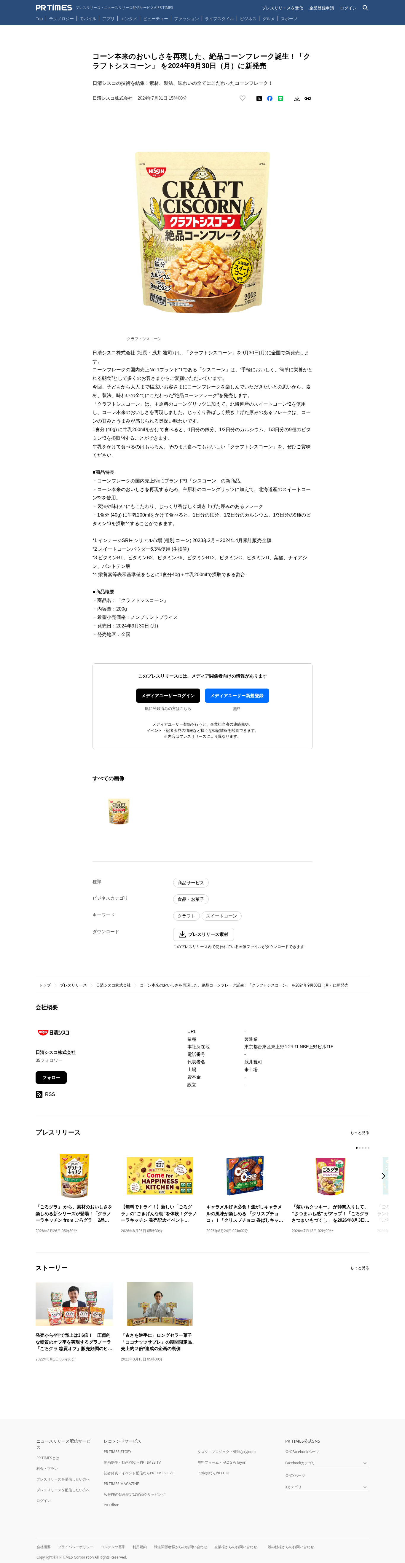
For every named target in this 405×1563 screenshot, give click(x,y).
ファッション (186, 18)
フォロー (51, 1077)
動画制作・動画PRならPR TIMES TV (132, 1462)
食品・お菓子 (191, 899)
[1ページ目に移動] (357, 1148)
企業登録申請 (321, 8)
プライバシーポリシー (75, 1546)
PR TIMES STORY (117, 1451)
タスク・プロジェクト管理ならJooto (226, 1451)
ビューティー (155, 18)
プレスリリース (73, 985)
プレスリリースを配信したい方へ (63, 1489)
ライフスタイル (219, 18)
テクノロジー (61, 18)
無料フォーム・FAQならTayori (221, 1462)
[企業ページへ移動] (54, 1034)
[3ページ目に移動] (362, 1148)
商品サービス (191, 882)
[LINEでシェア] (280, 98)
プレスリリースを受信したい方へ (63, 1479)
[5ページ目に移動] (368, 1148)
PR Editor (111, 1505)
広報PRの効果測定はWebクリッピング (134, 1494)
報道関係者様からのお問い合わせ (180, 1546)
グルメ (268, 18)
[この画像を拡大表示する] (119, 810)
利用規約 (140, 1546)
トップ (45, 985)
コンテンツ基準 (113, 1546)
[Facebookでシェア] (270, 98)
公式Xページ (295, 1475)
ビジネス (248, 18)
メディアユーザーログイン (168, 695)
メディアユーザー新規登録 (237, 695)
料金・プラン (47, 1468)
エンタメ (129, 18)
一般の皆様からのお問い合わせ (289, 1546)
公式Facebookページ (302, 1451)
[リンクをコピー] (307, 98)
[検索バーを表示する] (365, 8)
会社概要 (43, 1546)
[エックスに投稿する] (259, 98)
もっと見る (359, 1132)
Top (39, 18)
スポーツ (289, 18)
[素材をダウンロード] (297, 98)
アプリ (108, 18)
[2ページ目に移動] (360, 1148)
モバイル (88, 18)
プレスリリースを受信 (282, 8)
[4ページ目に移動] (365, 1148)
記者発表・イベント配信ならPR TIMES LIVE (139, 1473)
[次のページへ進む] (385, 1176)
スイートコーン (221, 915)
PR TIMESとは (47, 1457)
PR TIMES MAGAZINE (121, 1483)
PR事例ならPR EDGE (213, 1473)
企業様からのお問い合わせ (235, 1546)
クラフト (186, 915)
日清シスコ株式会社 (113, 985)
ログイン (348, 8)
